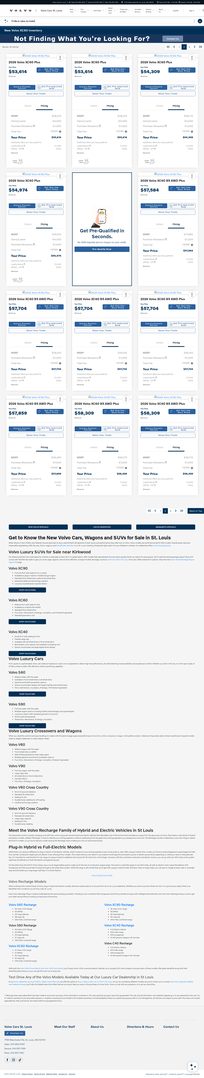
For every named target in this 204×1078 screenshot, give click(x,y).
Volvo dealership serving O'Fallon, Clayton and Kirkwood (36, 982)
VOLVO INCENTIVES (102, 527)
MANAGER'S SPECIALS (166, 527)
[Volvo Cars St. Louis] (36, 10)
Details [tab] (27, 105)
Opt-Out (72, 1074)
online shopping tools (162, 545)
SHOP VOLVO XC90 (27, 590)
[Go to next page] (194, 47)
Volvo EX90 (107, 875)
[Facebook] (7, 1060)
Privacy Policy (27, 1074)
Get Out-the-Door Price (52, 70)
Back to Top (196, 510)
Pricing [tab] (44, 105)
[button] (60, 58)
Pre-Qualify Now (101, 249)
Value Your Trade (36, 93)
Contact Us (16, 1033)
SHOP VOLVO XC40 (27, 653)
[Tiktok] (20, 1060)
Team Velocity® (161, 1074)
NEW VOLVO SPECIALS (38, 527)
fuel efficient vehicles (64, 545)
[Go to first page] (168, 47)
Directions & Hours (140, 1026)
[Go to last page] (200, 47)
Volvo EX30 (96, 875)
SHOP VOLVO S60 (27, 694)
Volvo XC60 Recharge (24, 946)
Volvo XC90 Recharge (119, 904)
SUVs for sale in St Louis (118, 559)
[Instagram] (14, 1060)
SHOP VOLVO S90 (27, 726)
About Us (97, 1026)
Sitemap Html (51, 1074)
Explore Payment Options (22, 87)
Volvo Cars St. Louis (12, 1074)
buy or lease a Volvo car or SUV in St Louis (95, 982)
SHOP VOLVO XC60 (27, 621)
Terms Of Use (39, 1074)
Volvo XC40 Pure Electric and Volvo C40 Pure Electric (41, 968)
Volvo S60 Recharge (22, 904)
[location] (122, 2)
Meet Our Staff (64, 1026)
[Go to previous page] (174, 47)
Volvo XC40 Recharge (119, 925)
